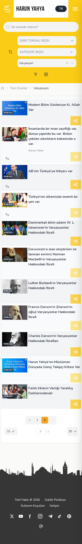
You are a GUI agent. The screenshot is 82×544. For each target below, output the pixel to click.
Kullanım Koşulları (33, 506)
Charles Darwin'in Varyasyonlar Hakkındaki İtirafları (52, 338)
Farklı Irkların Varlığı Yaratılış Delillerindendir (50, 391)
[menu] (75, 9)
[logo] (7, 9)
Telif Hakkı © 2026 (27, 500)
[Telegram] (50, 516)
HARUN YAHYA (30, 9)
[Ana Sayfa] (2, 88)
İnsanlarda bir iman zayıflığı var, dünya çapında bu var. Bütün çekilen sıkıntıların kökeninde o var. (52, 136)
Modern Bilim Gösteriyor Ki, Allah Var (54, 107)
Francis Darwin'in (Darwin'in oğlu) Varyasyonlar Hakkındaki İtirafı (51, 312)
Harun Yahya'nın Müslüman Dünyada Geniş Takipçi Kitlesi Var (54, 364)
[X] (12, 516)
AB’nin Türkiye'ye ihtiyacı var (50, 171)
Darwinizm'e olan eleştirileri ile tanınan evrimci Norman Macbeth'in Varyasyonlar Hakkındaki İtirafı (52, 257)
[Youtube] (21, 516)
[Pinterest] (69, 516)
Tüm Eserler (19, 88)
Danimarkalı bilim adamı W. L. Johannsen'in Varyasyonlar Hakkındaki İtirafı (51, 227)
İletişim (54, 506)
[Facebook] (30, 516)
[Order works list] (10, 51)
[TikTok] (59, 516)
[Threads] (41, 526)
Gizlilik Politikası (55, 500)
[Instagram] (40, 516)
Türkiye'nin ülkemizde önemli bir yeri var (53, 199)
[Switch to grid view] (46, 74)
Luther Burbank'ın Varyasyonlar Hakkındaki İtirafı (52, 285)
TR (61, 9)
